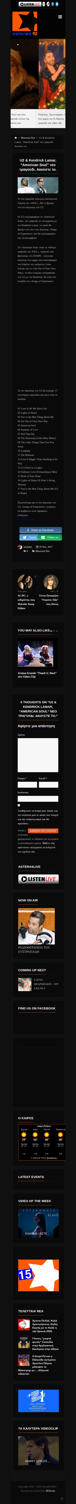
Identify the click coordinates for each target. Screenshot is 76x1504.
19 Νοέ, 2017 (46, 547)
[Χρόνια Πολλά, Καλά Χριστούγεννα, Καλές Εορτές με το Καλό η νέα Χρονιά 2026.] (24, 1324)
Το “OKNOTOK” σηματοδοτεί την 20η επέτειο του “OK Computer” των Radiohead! (36, 677)
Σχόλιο (21, 735)
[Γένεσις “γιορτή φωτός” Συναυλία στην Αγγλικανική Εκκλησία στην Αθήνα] (24, 1342)
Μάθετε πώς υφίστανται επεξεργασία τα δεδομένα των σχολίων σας (36, 847)
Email (43, 778)
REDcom (50, 1491)
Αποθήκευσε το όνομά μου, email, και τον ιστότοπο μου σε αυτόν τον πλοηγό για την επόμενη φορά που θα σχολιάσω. (38, 817)
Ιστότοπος (23, 792)
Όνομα (22, 778)
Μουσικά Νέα (42, 551)
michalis (28, 547)
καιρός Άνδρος (44, 1126)
